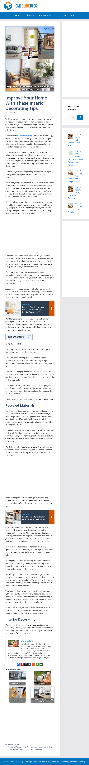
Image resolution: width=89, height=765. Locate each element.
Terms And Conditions (59, 762)
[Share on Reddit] (33, 664)
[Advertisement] (29, 235)
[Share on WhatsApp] (37, 664)
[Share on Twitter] (26, 664)
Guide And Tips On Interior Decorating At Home (25, 749)
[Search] (80, 117)
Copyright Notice (31, 762)
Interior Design (13, 744)
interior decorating (24, 135)
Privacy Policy (44, 762)
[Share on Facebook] (18, 664)
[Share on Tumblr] (29, 664)
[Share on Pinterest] (22, 664)
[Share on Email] (41, 664)
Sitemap (82, 762)
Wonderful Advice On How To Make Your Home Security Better (30, 747)
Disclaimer (73, 762)
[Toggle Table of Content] (27, 337)
